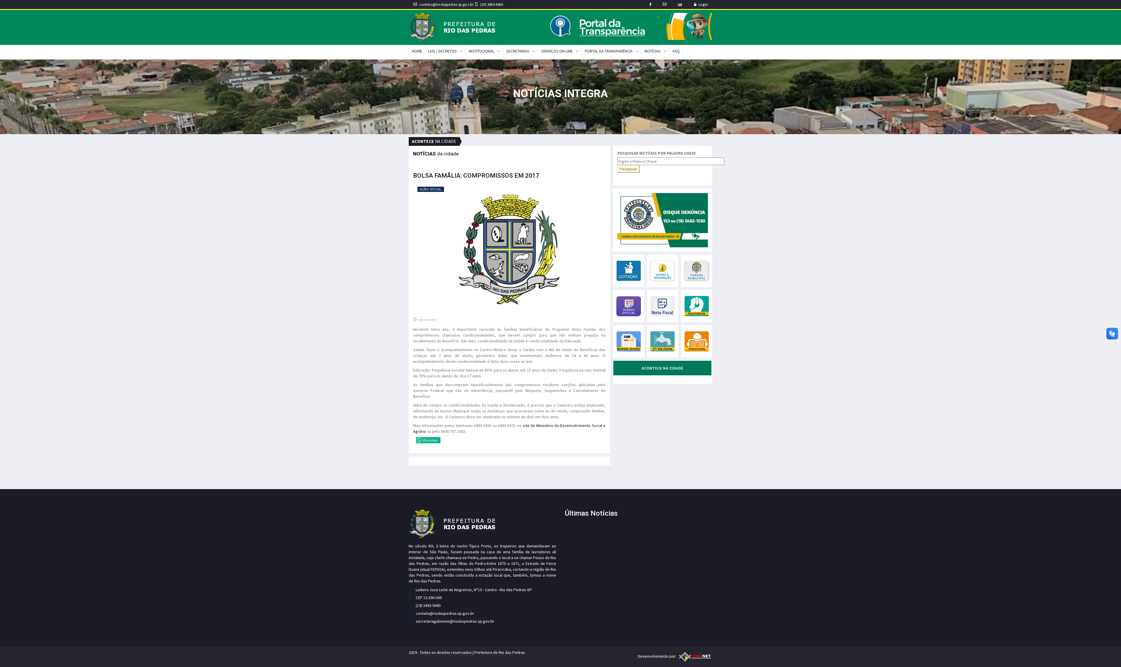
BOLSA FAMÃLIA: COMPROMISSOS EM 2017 (476, 175)
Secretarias (517, 51)
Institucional (481, 51)
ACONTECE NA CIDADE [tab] (662, 368)
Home (417, 51)
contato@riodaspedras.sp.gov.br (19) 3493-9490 (461, 4)
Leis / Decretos (442, 51)
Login (703, 4)
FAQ (676, 51)
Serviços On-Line (557, 51)
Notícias (653, 51)
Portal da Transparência (609, 51)
